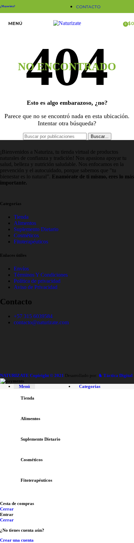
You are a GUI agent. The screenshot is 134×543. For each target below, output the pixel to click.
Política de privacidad (37, 281)
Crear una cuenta (17, 540)
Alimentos (25, 223)
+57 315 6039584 (33, 316)
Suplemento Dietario (36, 229)
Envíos (21, 269)
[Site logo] (67, 23)
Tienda (21, 217)
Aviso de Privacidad (35, 287)
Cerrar (7, 509)
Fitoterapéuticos (31, 241)
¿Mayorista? (7, 6)
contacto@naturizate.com (41, 322)
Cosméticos (26, 235)
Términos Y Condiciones (41, 275)
